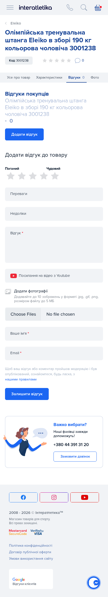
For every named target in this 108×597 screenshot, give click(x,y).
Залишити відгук (26, 393)
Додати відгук (24, 134)
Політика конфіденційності (30, 545)
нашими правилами (21, 379)
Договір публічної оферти (30, 552)
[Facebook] (23, 497)
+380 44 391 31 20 (71, 444)
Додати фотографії (56, 296)
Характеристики (49, 77)
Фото (95, 77)
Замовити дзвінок (75, 456)
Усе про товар (18, 77)
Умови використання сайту (31, 558)
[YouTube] (84, 497)
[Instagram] (54, 497)
